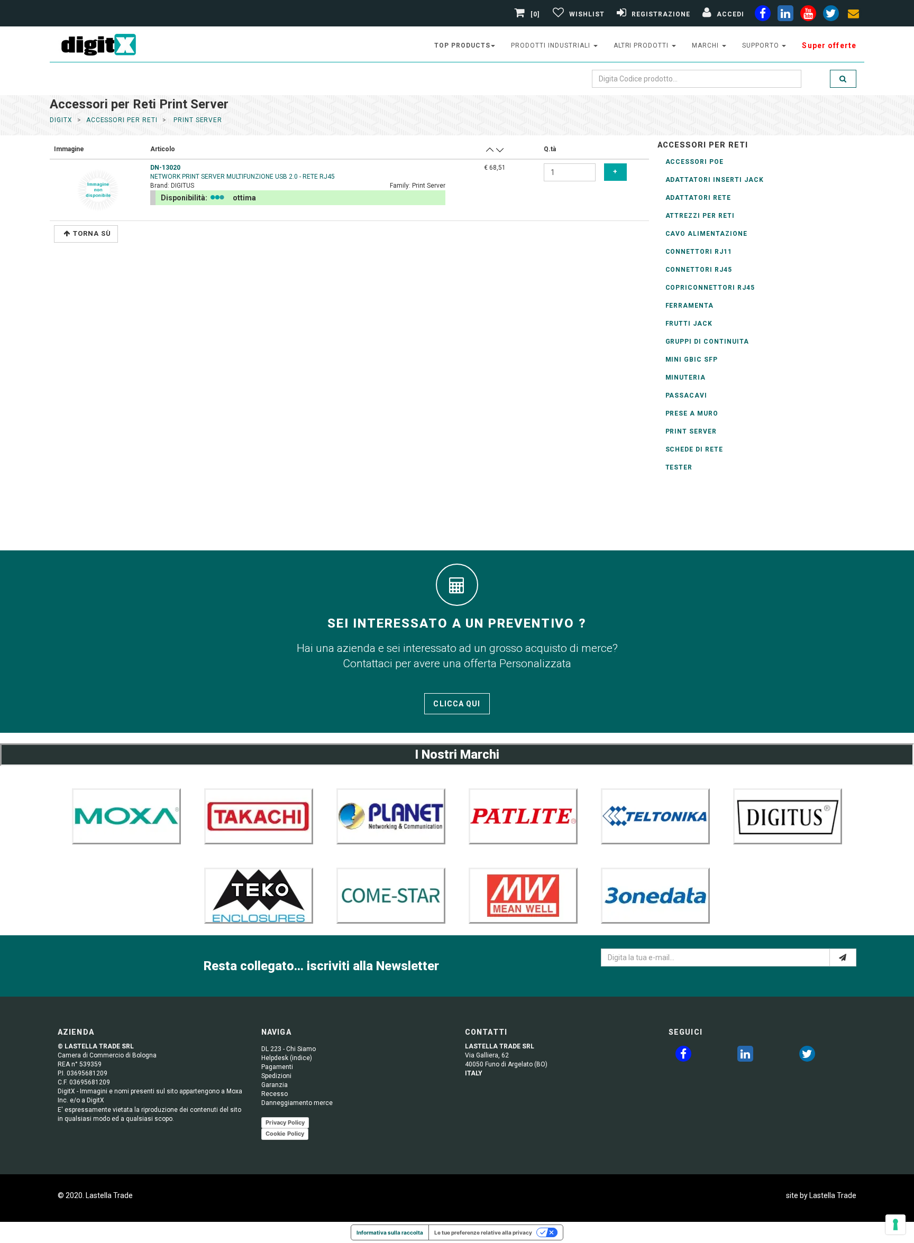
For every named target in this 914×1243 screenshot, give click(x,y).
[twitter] (807, 1056)
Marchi (706, 45)
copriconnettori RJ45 (710, 287)
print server (196, 120)
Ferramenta (689, 305)
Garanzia (274, 1085)
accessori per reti (122, 120)
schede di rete (694, 449)
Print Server (691, 431)
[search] (843, 79)
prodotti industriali (551, 45)
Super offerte (829, 45)
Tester (679, 467)
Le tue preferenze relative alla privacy (483, 1232)
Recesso (274, 1094)
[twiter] (831, 15)
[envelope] (853, 15)
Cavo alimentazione (706, 233)
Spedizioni (276, 1076)
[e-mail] (842, 957)
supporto (761, 45)
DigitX (61, 120)
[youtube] (808, 15)
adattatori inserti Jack (714, 179)
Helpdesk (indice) (286, 1058)
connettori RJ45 (698, 269)
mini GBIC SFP (691, 359)
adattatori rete (698, 197)
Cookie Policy (285, 1133)
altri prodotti (642, 45)
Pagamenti (277, 1067)
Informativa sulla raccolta (390, 1232)
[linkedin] (785, 15)
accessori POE (694, 161)
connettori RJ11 (698, 251)
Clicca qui (456, 703)
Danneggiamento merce (297, 1103)
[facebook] (762, 15)
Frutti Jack (689, 323)
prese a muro (692, 413)
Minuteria (685, 377)
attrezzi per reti (700, 215)
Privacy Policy (285, 1122)
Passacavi (686, 395)
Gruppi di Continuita (707, 341)
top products (462, 45)
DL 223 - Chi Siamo (288, 1049)
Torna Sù (92, 233)
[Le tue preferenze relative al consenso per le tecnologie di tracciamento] (895, 1224)
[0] (535, 14)
